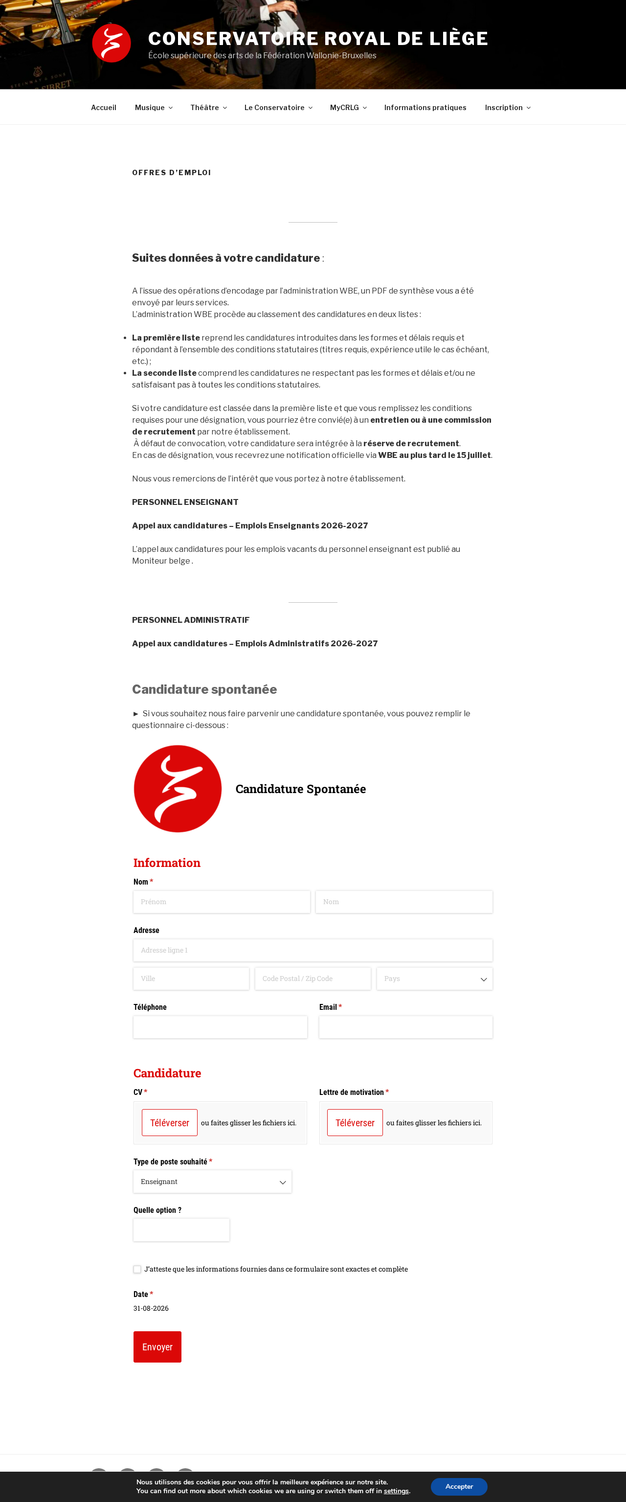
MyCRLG (344, 107)
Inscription (504, 107)
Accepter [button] (459, 1486)
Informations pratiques (425, 107)
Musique (150, 107)
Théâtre (204, 107)
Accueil (103, 107)
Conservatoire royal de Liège (319, 38)
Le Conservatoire (275, 107)
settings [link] (396, 1491)
